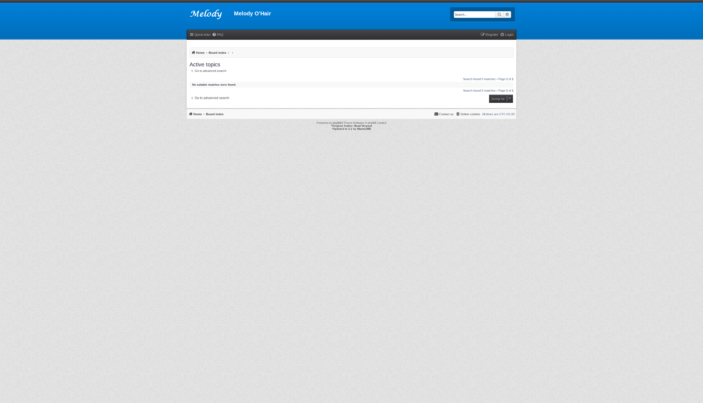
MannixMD (364, 128)
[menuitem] (217, 35)
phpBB (337, 122)
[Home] (210, 15)
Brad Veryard (363, 125)
